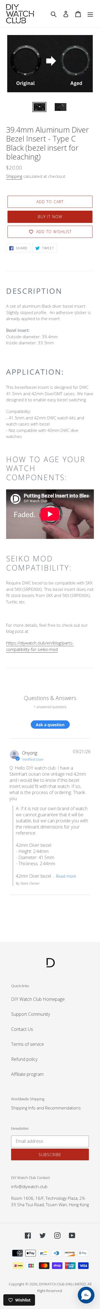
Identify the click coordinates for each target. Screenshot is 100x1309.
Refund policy (24, 1059)
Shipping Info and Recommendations (46, 1108)
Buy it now (50, 216)
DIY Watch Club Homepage (38, 999)
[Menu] (90, 14)
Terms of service (27, 1044)
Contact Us (22, 1029)
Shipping (14, 176)
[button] (86, 1295)
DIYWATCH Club (52, 1283)
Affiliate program (27, 1074)
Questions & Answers (50, 698)
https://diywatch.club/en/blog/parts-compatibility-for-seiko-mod (40, 646)
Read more (66, 876)
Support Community (30, 1014)
